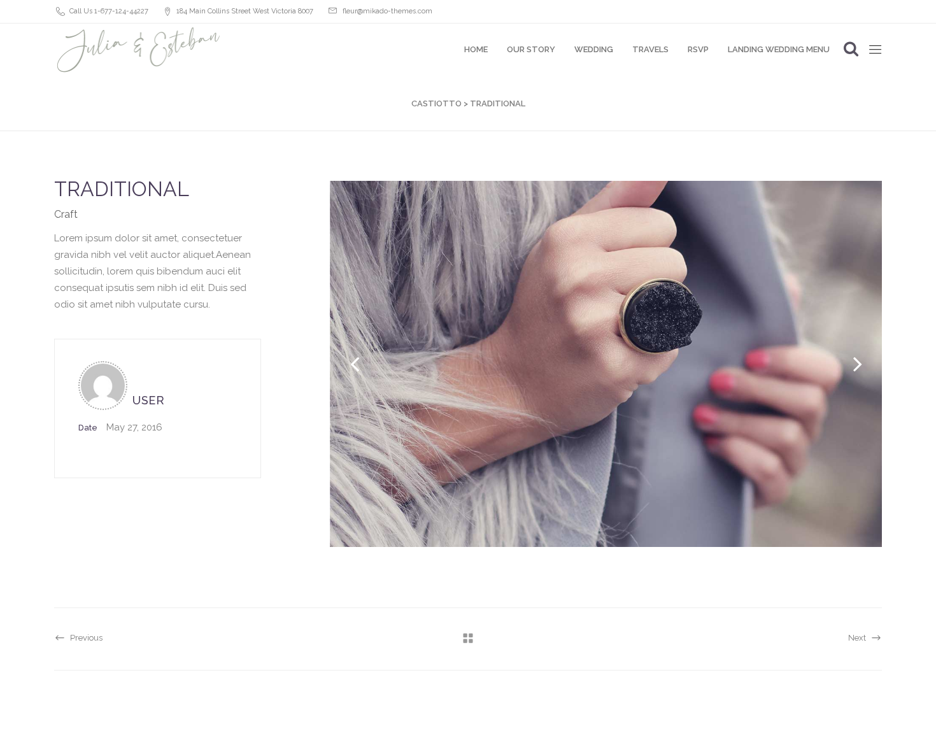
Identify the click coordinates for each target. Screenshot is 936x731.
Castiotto (436, 103)
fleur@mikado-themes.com (387, 11)
